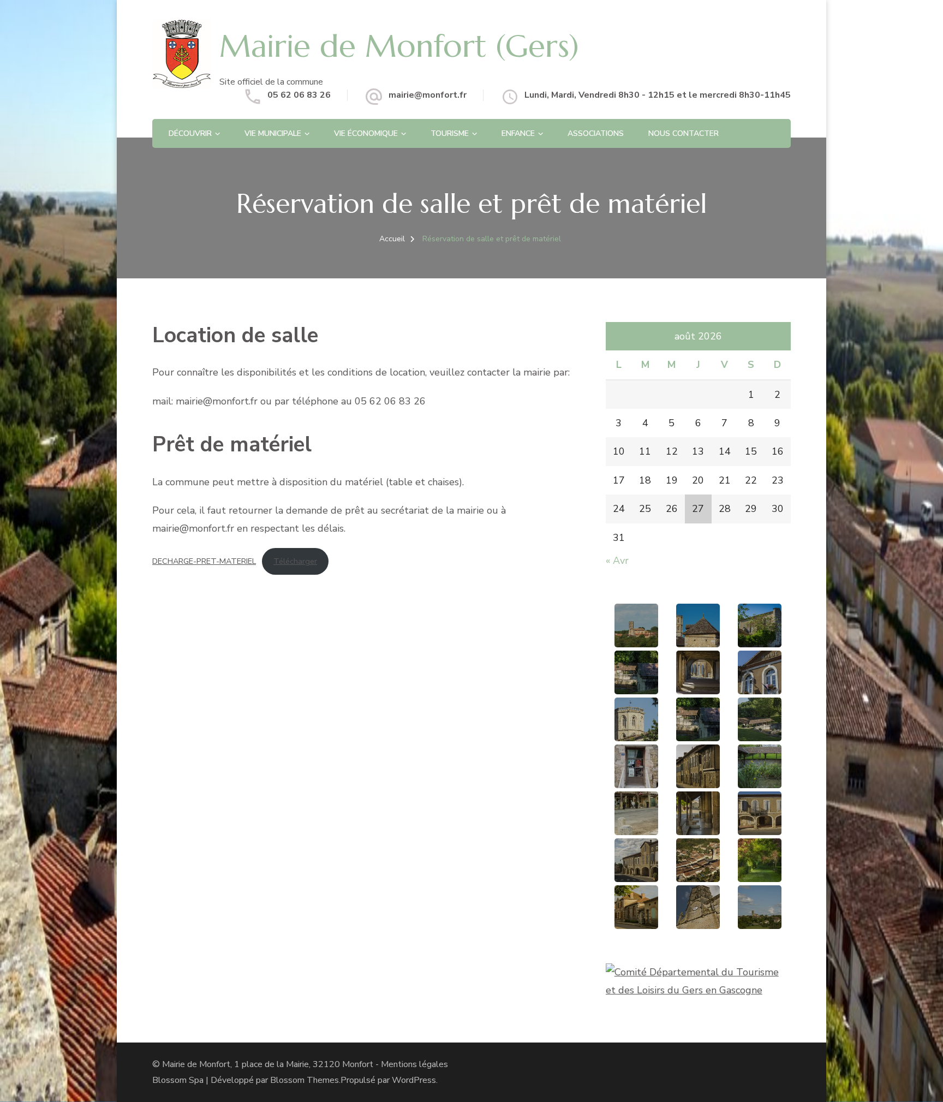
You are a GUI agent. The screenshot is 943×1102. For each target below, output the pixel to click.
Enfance (518, 133)
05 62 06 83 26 (299, 95)
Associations (596, 133)
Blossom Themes (304, 1080)
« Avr (617, 560)
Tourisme (450, 133)
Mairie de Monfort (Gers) (399, 45)
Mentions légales (414, 1064)
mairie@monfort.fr (428, 95)
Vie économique (366, 133)
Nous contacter (683, 133)
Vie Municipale (272, 133)
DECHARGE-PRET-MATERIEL (204, 561)
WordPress (414, 1080)
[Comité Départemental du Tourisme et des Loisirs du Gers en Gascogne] (698, 972)
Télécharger (295, 561)
